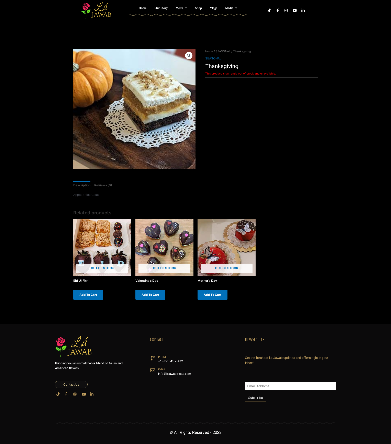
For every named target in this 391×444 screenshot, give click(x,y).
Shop (198, 8)
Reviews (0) (103, 185)
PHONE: (162, 356)
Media (229, 8)
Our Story (161, 8)
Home (142, 8)
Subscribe (255, 398)
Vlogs (213, 8)
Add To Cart (88, 295)
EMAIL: (162, 369)
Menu (179, 8)
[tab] (81, 185)
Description (81, 185)
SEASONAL (223, 51)
